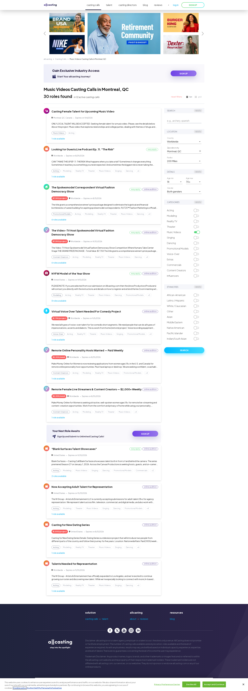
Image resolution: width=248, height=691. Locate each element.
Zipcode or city (173, 148)
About (133, 618)
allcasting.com (96, 660)
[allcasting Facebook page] (110, 630)
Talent (105, 618)
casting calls (93, 4)
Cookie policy (19, 688)
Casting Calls (60, 59)
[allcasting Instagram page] (131, 630)
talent (109, 4)
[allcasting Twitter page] (117, 630)
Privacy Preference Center (167, 684)
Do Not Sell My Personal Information (44, 688)
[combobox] (182, 141)
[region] (124, 684)
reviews (158, 4)
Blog (172, 618)
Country (170, 138)
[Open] (200, 142)
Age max (189, 178)
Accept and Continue (214, 684)
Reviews (144, 618)
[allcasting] (50, 5)
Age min (170, 178)
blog (145, 4)
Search (184, 350)
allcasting (48, 59)
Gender (170, 188)
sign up (184, 73)
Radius (170, 157)
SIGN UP (193, 5)
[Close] (243, 684)
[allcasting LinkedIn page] (138, 630)
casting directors (128, 4)
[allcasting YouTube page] (124, 630)
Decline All (191, 684)
